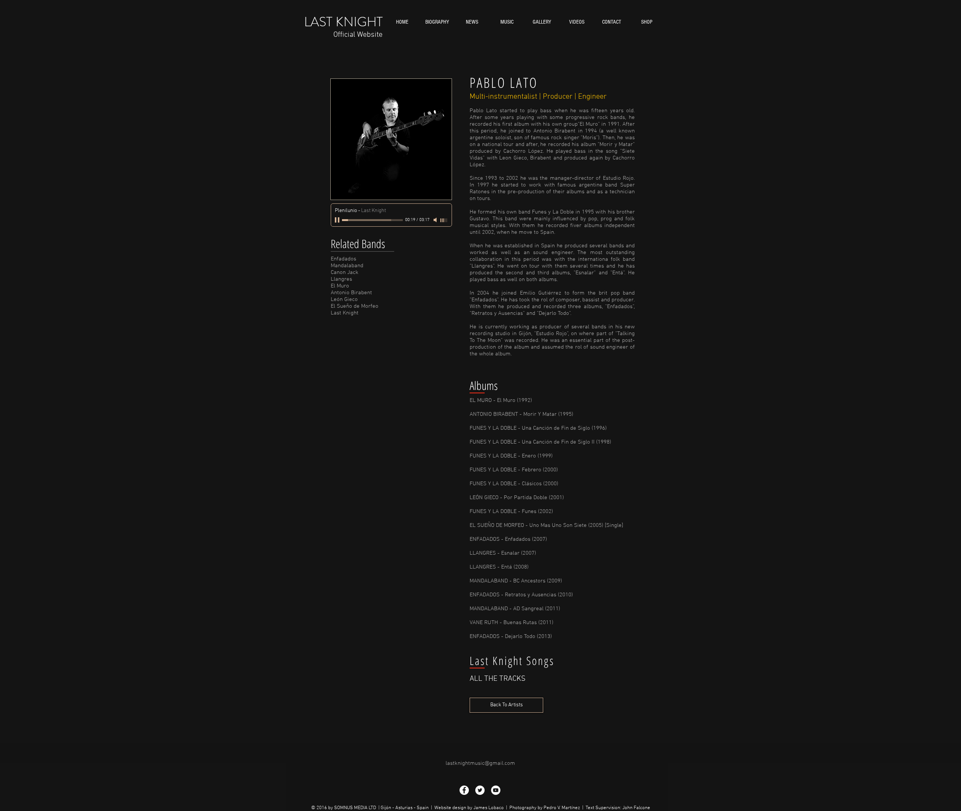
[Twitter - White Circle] (480, 790)
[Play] (338, 220)
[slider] (444, 220)
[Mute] (436, 220)
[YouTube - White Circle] (495, 790)
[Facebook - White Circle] (464, 790)
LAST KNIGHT (343, 21)
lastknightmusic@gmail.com (480, 763)
